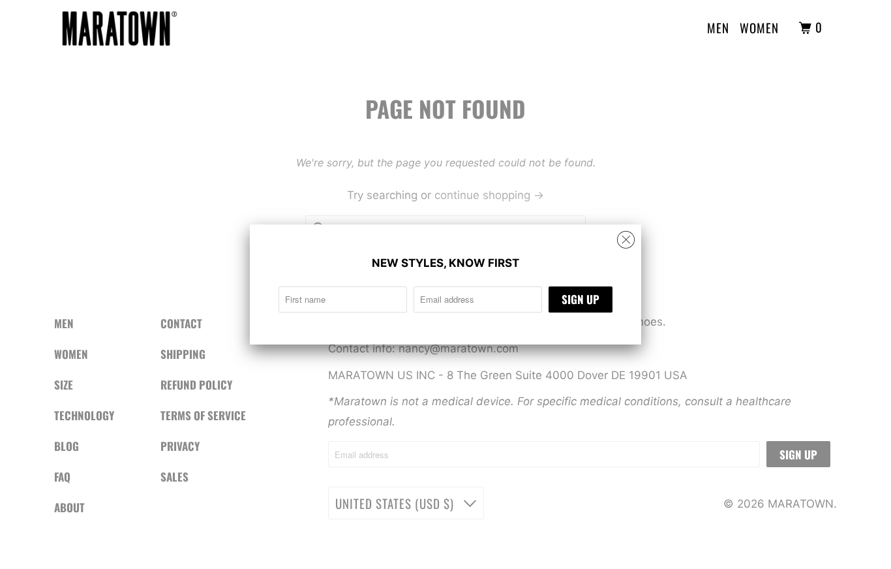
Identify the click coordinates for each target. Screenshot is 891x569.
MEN (718, 27)
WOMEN (759, 27)
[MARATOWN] (119, 28)
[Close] (626, 240)
